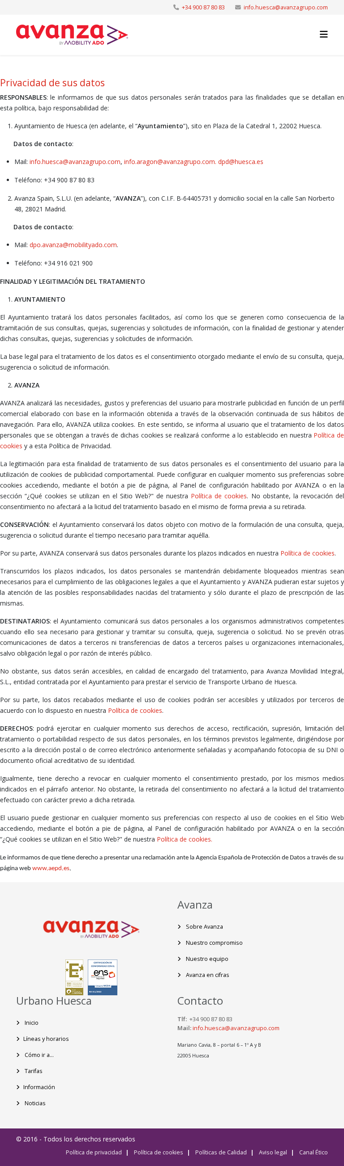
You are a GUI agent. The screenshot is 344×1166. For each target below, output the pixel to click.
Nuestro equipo (206, 959)
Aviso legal (272, 1152)
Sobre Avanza (204, 926)
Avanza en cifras (207, 975)
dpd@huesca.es (240, 161)
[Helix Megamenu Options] (324, 34)
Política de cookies (219, 496)
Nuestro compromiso (214, 943)
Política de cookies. (184, 839)
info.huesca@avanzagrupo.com (286, 7)
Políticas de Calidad (220, 1152)
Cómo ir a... (38, 1055)
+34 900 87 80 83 (203, 7)
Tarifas (33, 1071)
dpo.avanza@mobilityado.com (73, 244)
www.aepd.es (50, 868)
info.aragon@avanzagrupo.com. (171, 161)
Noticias (34, 1103)
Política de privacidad (94, 1152)
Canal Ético (313, 1152)
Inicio (31, 1023)
